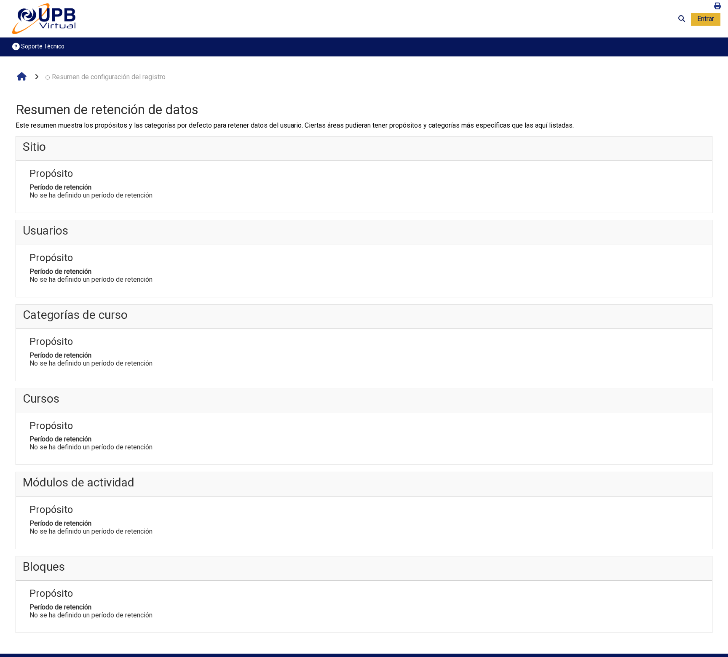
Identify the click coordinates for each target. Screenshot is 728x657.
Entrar (705, 19)
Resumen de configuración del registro (109, 77)
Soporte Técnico (42, 46)
